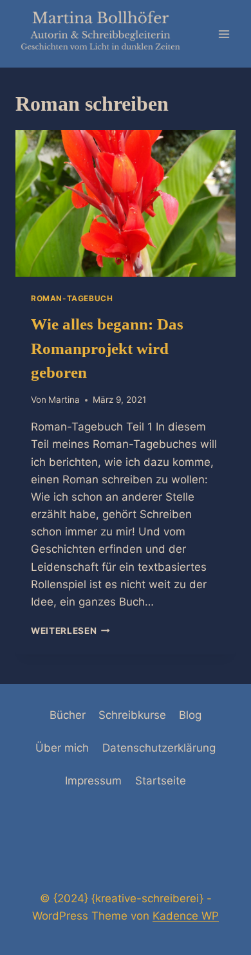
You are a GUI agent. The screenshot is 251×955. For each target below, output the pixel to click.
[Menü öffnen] (224, 34)
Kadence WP (186, 915)
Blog (190, 715)
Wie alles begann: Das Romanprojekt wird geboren (107, 348)
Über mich (62, 747)
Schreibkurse (132, 715)
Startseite (160, 780)
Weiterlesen (70, 631)
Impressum (93, 780)
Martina (64, 399)
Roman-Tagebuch (72, 298)
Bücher (68, 715)
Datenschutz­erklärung (159, 747)
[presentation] (125, 203)
